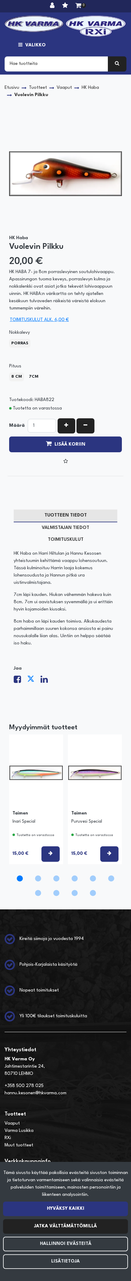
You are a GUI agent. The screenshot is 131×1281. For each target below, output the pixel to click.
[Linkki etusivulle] (65, 26)
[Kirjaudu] (53, 6)
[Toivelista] (65, 6)
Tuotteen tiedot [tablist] (65, 515)
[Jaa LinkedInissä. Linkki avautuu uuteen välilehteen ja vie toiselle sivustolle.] (47, 681)
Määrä (17, 425)
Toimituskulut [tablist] (65, 539)
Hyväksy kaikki (65, 1208)
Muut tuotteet (19, 1145)
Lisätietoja (65, 1261)
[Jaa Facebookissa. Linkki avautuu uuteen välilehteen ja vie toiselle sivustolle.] (20, 681)
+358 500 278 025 (24, 1086)
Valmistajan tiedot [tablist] (65, 528)
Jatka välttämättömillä (65, 1226)
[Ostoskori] (78, 6)
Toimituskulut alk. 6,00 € (39, 320)
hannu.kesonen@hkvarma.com (35, 1093)
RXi (8, 1138)
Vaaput (12, 1123)
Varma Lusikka (19, 1131)
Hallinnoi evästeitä (65, 1244)
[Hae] (117, 64)
